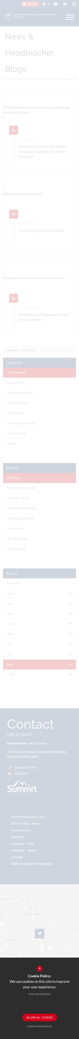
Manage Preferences (39, 1026)
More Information (40, 994)
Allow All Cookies (39, 1017)
